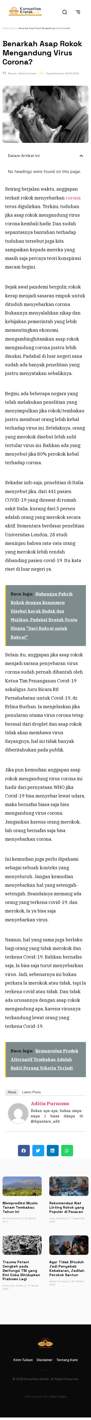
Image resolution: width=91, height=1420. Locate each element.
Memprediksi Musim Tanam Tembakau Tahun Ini (20, 1207)
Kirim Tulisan (23, 1360)
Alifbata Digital (57, 1396)
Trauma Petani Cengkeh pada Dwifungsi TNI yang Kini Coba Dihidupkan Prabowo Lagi (21, 1270)
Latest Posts (31, 1092)
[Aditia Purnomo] (18, 1122)
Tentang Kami (67, 1360)
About (12, 1092)
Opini (14, 28)
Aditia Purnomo (50, 1103)
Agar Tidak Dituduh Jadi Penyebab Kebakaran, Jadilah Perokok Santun (66, 1268)
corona (73, 198)
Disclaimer (45, 1360)
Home (6, 28)
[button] (81, 156)
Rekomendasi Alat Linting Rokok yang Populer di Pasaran (66, 1207)
